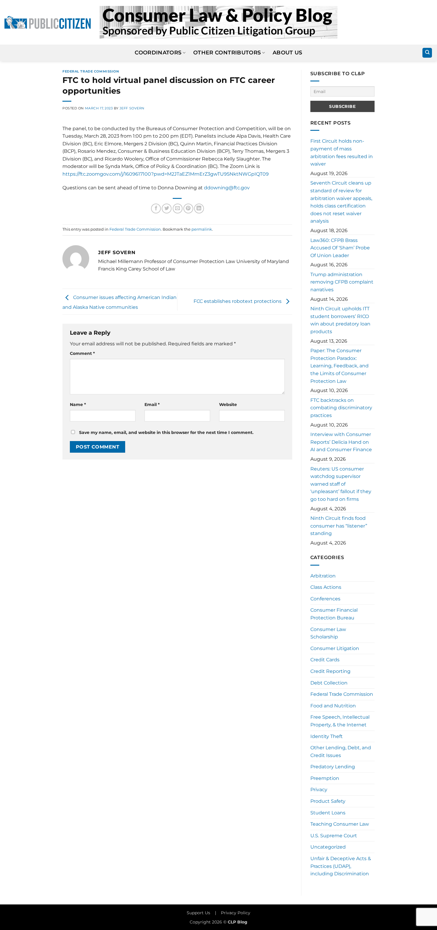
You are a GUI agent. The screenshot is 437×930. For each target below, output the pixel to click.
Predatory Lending (332, 767)
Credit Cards (324, 660)
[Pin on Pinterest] (188, 208)
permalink (201, 229)
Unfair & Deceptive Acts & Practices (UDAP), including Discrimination (340, 866)
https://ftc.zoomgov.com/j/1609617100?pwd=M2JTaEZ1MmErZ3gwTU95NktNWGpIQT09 (165, 174)
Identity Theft (326, 736)
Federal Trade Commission (90, 71)
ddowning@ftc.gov (227, 188)
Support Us (198, 912)
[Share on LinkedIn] (199, 208)
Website (228, 404)
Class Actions (325, 587)
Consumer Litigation (334, 648)
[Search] (427, 53)
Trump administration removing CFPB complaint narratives (341, 282)
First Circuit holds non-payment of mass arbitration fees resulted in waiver (341, 152)
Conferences (325, 599)
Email (152, 404)
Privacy (318, 789)
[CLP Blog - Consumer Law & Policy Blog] (218, 22)
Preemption (324, 778)
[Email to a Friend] (178, 208)
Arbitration (323, 576)
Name (78, 404)
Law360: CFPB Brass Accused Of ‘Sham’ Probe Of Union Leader (340, 247)
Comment (82, 353)
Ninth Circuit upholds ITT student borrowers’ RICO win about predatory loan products (340, 320)
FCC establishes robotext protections (238, 301)
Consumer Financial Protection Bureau (334, 614)
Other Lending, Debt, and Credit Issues (340, 751)
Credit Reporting (330, 671)
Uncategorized (328, 847)
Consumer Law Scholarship (328, 633)
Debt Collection (329, 683)
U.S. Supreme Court (333, 835)
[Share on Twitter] (167, 208)
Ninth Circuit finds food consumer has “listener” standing (338, 525)
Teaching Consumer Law (339, 824)
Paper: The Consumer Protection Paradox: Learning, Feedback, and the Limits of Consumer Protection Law (339, 366)
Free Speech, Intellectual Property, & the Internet (340, 721)
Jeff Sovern (132, 108)
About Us (287, 52)
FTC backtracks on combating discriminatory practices (341, 407)
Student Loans (327, 813)
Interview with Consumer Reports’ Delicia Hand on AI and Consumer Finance (341, 442)
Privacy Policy (235, 912)
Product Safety (327, 801)
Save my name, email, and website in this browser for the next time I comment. (166, 432)
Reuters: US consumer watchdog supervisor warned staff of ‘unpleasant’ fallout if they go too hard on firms (340, 484)
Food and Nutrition (333, 706)
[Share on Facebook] (156, 208)
